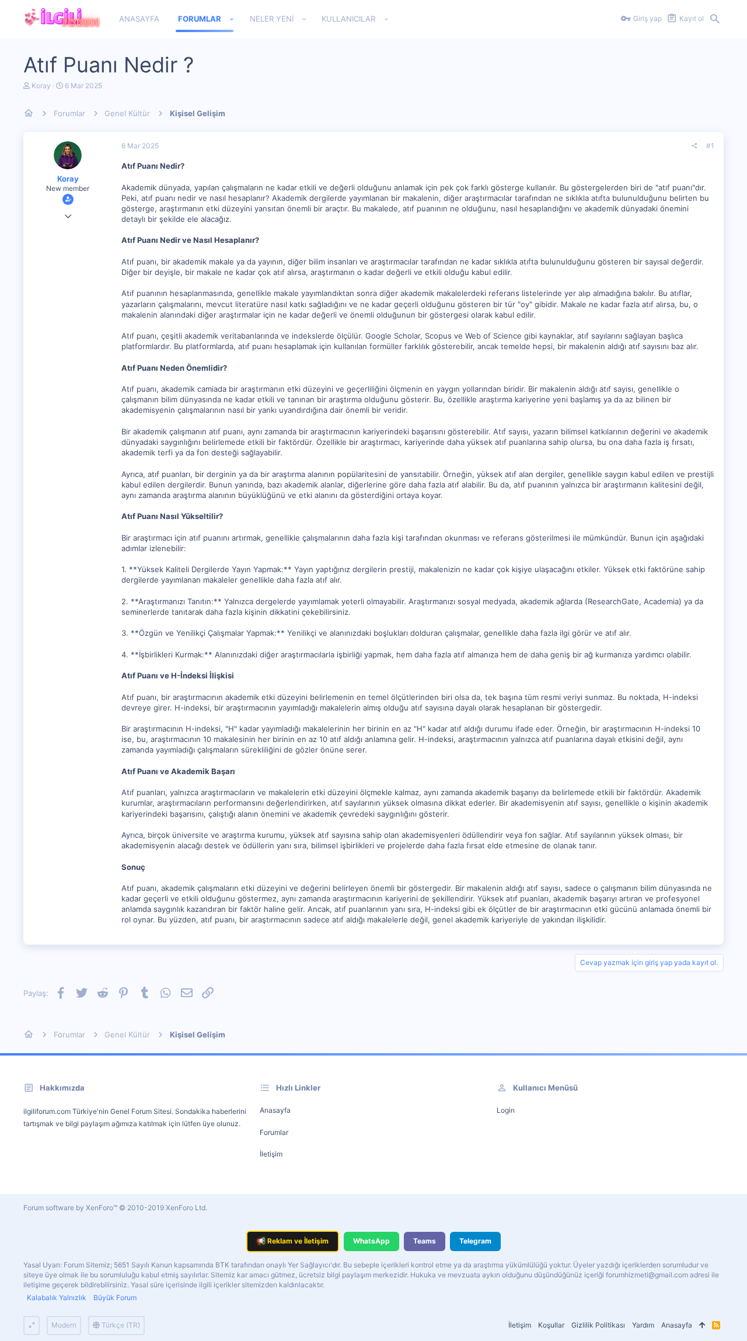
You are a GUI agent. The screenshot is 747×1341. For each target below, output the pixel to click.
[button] (232, 19)
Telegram (475, 1240)
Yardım (643, 1325)
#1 (710, 145)
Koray (41, 85)
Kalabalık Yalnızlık (56, 1297)
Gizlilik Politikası (598, 1325)
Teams (424, 1240)
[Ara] (715, 19)
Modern (63, 1325)
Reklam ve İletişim (293, 1240)
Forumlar (274, 1132)
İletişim (271, 1154)
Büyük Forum (115, 1297)
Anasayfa (275, 1110)
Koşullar (551, 1325)
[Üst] (702, 1325)
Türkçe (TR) (120, 1325)
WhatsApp (371, 1240)
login (506, 1110)
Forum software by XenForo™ (115, 1207)
